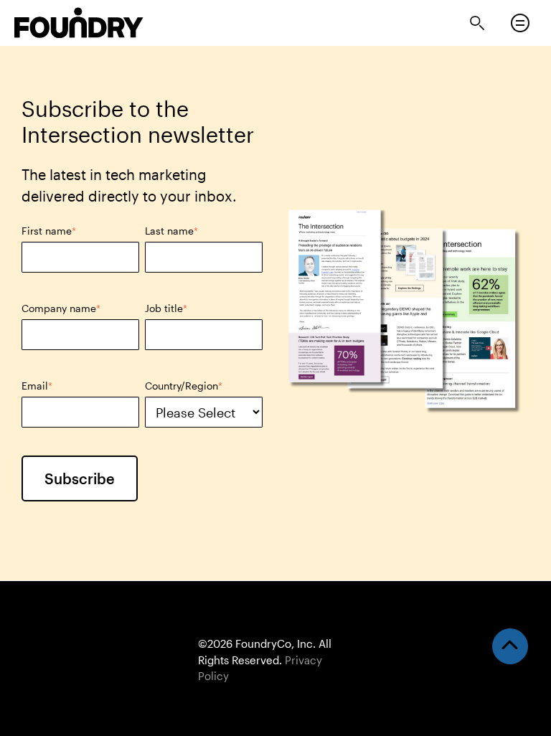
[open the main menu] (520, 23)
